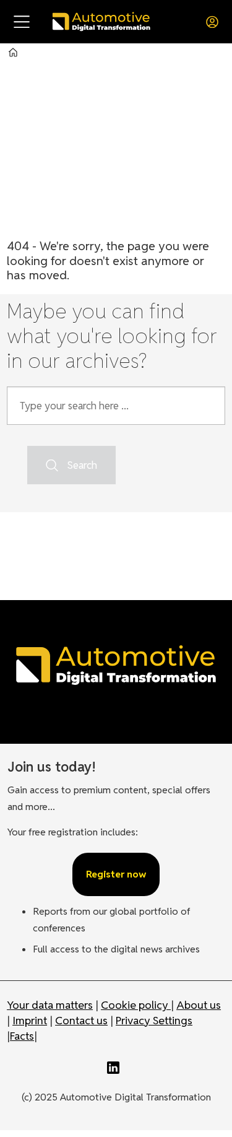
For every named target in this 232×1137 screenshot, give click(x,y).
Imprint (29, 1020)
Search (82, 465)
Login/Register (215, 21)
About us (198, 1005)
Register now (116, 874)
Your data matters (50, 1005)
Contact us (81, 1020)
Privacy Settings (154, 1020)
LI (116, 1067)
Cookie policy (136, 1005)
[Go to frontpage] (100, 21)
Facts (22, 1036)
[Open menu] (21, 21)
